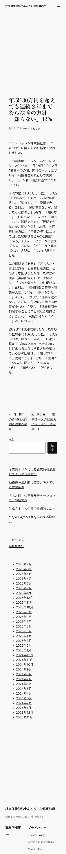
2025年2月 (24, 645)
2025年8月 (24, 617)
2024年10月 (24, 664)
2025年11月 (24, 602)
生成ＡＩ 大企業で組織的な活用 (32, 508)
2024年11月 (24, 660)
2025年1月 (23, 650)
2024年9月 (24, 669)
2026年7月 (24, 564)
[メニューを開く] (58, 6)
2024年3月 (24, 698)
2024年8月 (24, 674)
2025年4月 (24, 636)
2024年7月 (24, 679)
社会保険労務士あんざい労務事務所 (25, 5)
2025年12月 (24, 598)
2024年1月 (23, 708)
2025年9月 (24, 612)
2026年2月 (24, 588)
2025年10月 (24, 607)
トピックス (36, 128)
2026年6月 (24, 569)
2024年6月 (24, 684)
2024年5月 (24, 689)
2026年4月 (24, 578)
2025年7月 (24, 621)
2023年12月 (24, 712)
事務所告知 (16, 546)
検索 (11, 439)
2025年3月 (24, 641)
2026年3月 (24, 583)
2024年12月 (24, 655)
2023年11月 (24, 717)
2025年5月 (24, 631)
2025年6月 (24, 626)
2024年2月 (24, 703)
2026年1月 (23, 593)
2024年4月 (24, 693)
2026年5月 (24, 574)
